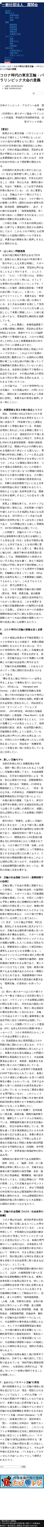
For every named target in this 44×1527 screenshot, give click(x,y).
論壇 (9, 66)
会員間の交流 (15, 34)
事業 (7, 22)
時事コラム (14, 41)
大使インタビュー (17, 55)
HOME (2, 66)
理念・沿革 (14, 17)
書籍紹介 (8, 60)
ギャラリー (9, 58)
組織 (11, 20)
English (7, 62)
